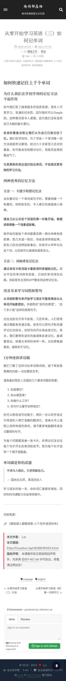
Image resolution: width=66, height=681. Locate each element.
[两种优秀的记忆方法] (60, 180)
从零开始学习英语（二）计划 (15, 590)
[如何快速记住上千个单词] (60, 82)
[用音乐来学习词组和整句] (60, 290)
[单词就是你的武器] (60, 462)
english (41, 579)
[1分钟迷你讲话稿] (60, 357)
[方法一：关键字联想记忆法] (61, 191)
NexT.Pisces (34, 675)
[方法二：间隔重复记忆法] (61, 261)
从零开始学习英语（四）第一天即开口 (49, 590)
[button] (5, 9)
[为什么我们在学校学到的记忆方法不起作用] (60, 93)
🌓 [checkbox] (56, 665)
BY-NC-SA (32, 559)
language (28, 579)
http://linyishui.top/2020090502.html (33, 548)
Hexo (21, 675)
